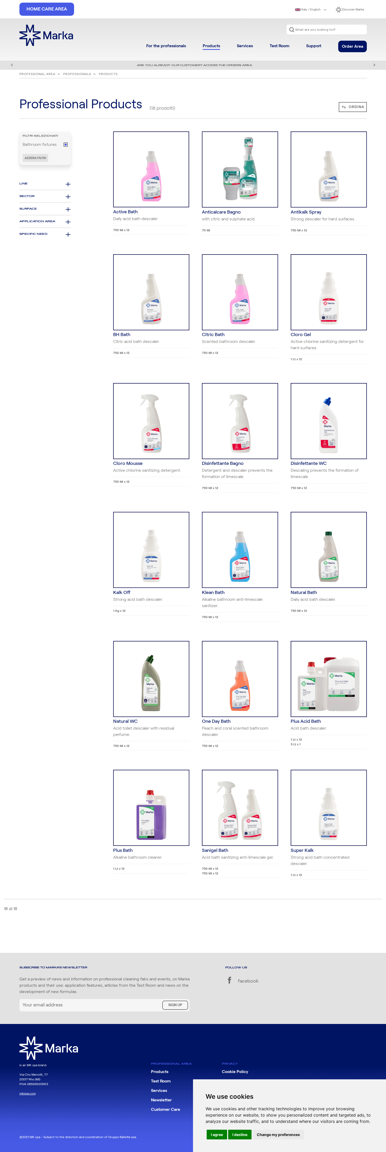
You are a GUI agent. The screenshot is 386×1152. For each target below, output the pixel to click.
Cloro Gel (301, 334)
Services (245, 46)
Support (313, 46)
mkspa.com (27, 1093)
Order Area (352, 46)
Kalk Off (122, 592)
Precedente (11, 64)
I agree (217, 1134)
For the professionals (166, 46)
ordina (356, 107)
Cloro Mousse (128, 463)
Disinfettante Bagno (223, 463)
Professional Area (37, 74)
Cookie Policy (235, 1072)
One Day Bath (216, 721)
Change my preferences (278, 1134)
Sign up (175, 1005)
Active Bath (125, 212)
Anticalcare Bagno (221, 212)
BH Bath (121, 334)
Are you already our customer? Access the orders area (194, 65)
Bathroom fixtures (40, 144)
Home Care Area (47, 9)
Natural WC (125, 721)
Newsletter (161, 1100)
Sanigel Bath (215, 850)
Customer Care (165, 1109)
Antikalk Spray (306, 212)
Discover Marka (352, 9)
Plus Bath (123, 850)
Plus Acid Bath (306, 721)
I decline (239, 1134)
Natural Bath (304, 592)
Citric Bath (213, 334)
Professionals (77, 74)
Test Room (279, 46)
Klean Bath (213, 592)
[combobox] (326, 29)
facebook (247, 981)
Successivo (374, 64)
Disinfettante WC (309, 463)
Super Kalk (302, 850)
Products (211, 46)
